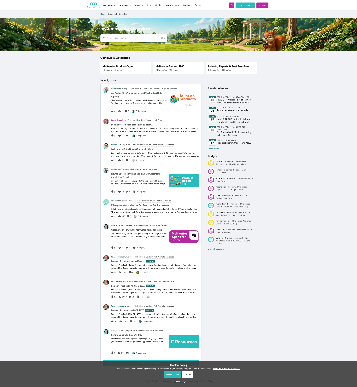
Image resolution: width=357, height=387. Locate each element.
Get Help (159, 5)
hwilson (219, 221)
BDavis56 (220, 161)
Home (102, 14)
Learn (149, 5)
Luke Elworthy (222, 238)
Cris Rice (115, 89)
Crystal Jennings (118, 120)
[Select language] (231, 5)
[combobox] (133, 38)
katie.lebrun (221, 178)
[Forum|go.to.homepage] (93, 5)
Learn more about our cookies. (226, 368)
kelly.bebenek (117, 257)
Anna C (114, 201)
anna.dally (220, 229)
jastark (219, 170)
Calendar (187, 5)
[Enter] (103, 38)
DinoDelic (115, 145)
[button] (178, 381)
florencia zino (222, 187)
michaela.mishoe (223, 204)
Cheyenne (115, 225)
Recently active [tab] (108, 80)
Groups (198, 5)
